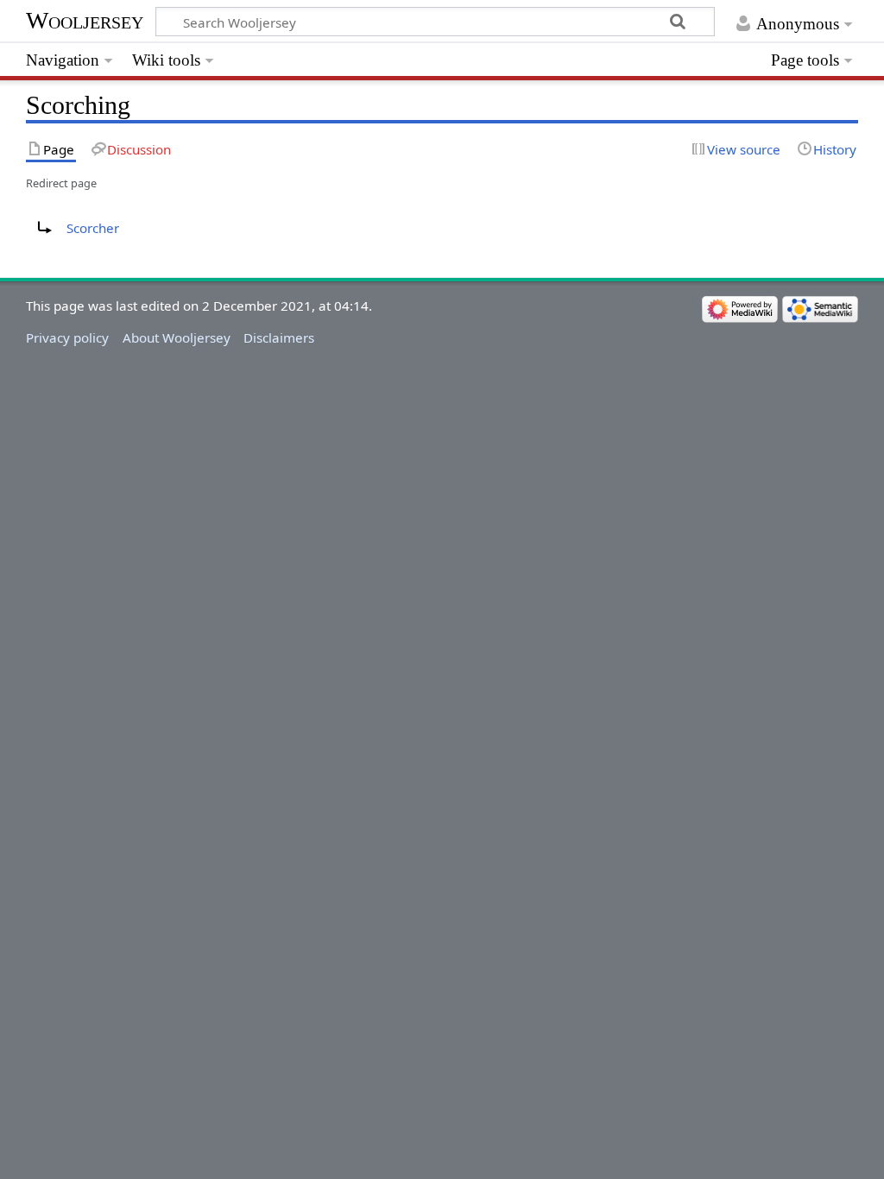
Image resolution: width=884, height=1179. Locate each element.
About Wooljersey (176, 337)
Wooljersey (84, 20)
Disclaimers (278, 337)
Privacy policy (67, 337)
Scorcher (92, 227)
